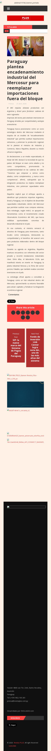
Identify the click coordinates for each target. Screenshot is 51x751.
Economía (13, 38)
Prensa (11, 104)
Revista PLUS (19, 743)
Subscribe (12, 746)
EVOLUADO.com (27, 711)
